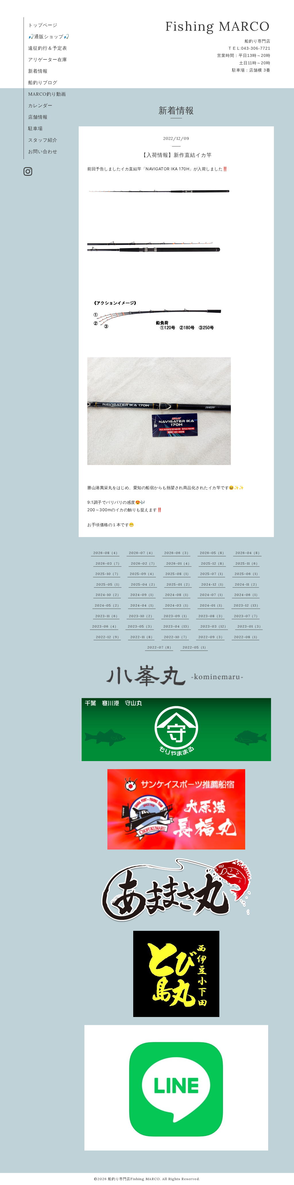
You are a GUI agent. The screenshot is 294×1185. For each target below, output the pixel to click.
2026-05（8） (213, 553)
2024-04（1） (143, 605)
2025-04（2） (144, 584)
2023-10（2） (141, 616)
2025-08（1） (178, 574)
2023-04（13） (177, 626)
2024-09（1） (143, 594)
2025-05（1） (108, 584)
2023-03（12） (214, 626)
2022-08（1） (246, 637)
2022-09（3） (211, 637)
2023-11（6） (107, 616)
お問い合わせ (42, 151)
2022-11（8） (142, 637)
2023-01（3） (250, 626)
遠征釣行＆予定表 (47, 48)
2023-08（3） (211, 616)
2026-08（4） (106, 553)
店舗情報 (38, 117)
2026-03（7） (108, 563)
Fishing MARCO (217, 26)
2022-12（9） (108, 637)
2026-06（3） (177, 553)
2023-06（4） (105, 626)
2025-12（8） (213, 563)
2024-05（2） (108, 605)
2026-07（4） (142, 553)
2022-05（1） (195, 647)
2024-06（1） (247, 594)
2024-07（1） (212, 594)
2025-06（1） (247, 574)
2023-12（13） (247, 605)
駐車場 (35, 128)
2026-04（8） (248, 553)
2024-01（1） (212, 605)
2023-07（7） (247, 616)
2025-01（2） (179, 584)
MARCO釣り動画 (47, 94)
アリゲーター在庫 (47, 59)
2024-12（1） (213, 584)
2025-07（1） (212, 574)
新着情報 (38, 71)
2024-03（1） (177, 605)
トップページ (42, 25)
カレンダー (40, 105)
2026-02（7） (144, 563)
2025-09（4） (143, 574)
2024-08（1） (177, 594)
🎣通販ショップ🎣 (48, 36)
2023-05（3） (141, 626)
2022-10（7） (176, 637)
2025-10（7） (107, 574)
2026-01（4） (179, 563)
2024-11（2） (247, 584)
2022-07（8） (160, 647)
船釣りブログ (42, 82)
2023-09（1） (176, 616)
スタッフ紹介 (42, 140)
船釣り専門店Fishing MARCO (134, 1179)
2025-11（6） (247, 563)
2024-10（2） (108, 594)
